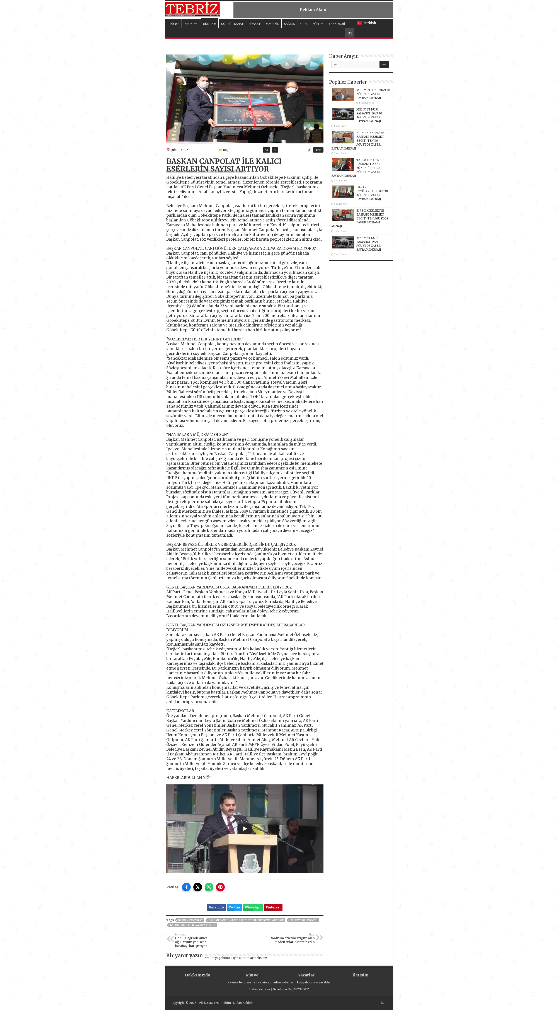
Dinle (318, 150)
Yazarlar (306, 975)
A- (275, 150)
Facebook (216, 907)
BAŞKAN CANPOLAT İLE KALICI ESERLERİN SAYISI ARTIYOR (246, 920)
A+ (266, 150)
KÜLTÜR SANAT (232, 24)
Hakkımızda (197, 975)
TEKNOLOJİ (336, 24)
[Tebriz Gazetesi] (192, 8)
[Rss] (382, 1002)
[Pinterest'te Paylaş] (220, 887)
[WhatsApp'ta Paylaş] (209, 887)
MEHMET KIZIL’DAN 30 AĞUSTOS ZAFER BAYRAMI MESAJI (373, 94)
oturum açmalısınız (253, 958)
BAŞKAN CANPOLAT (190, 920)
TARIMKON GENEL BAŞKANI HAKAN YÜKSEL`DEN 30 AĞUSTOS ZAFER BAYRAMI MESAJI (357, 168)
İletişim (360, 975)
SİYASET (254, 24)
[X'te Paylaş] (197, 887)
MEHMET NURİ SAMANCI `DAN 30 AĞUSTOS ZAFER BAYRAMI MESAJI (369, 115)
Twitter (234, 907)
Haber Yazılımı (259, 989)
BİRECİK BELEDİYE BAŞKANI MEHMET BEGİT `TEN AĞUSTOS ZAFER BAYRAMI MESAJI (359, 218)
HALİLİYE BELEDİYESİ (303, 920)
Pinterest (273, 907)
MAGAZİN (272, 24)
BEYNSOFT (301, 989)
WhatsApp (253, 907)
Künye (251, 975)
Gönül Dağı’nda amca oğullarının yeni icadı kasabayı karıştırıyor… (192, 940)
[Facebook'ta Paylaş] (186, 887)
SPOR (304, 24)
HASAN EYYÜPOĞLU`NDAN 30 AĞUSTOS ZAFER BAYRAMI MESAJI (372, 193)
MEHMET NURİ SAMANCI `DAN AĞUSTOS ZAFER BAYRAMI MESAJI (368, 244)
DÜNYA (174, 24)
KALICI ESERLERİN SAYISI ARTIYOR (192, 925)
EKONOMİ (191, 24)
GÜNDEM (209, 24)
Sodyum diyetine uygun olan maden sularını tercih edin (293, 938)
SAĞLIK (289, 24)
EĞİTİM (317, 24)
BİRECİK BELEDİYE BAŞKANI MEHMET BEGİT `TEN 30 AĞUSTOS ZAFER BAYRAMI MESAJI (357, 140)
